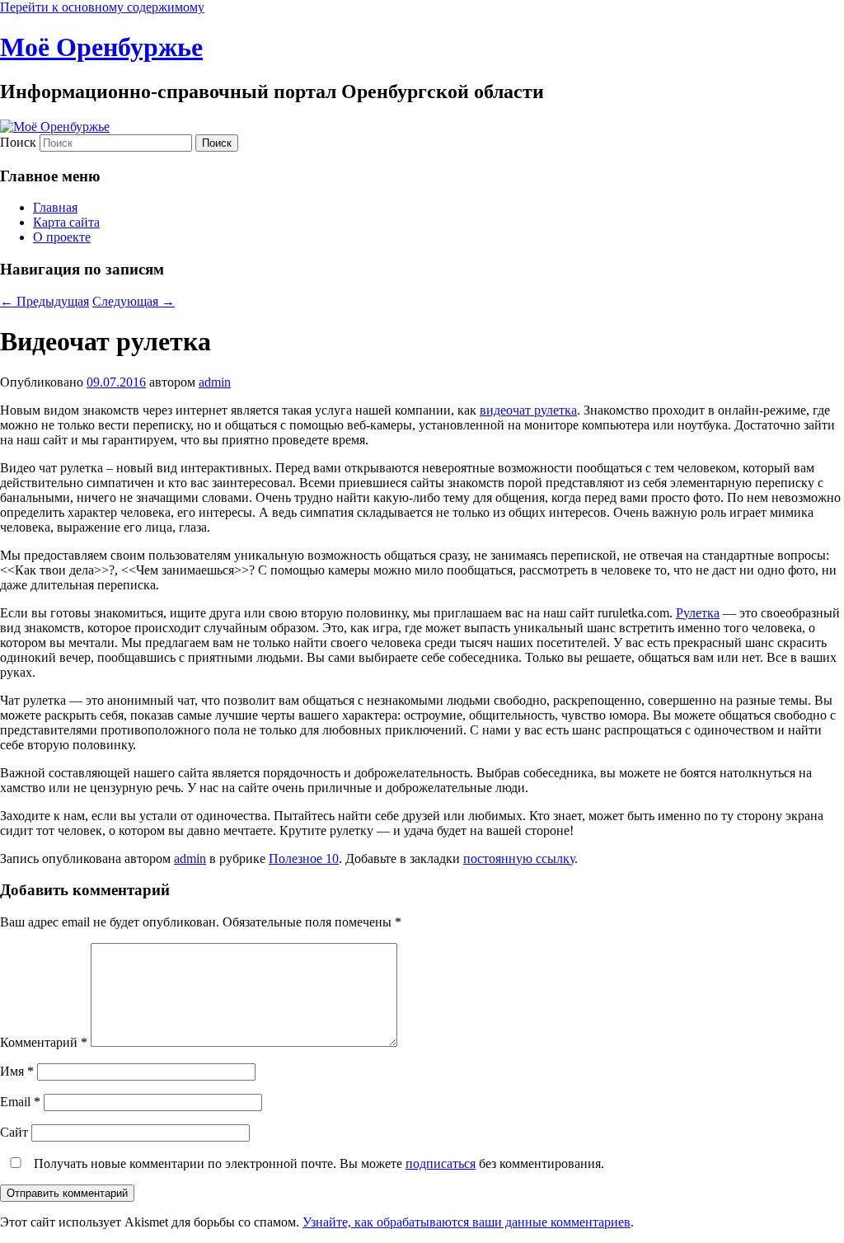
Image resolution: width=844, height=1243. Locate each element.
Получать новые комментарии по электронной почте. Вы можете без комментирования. (317, 1163)
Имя (17, 1071)
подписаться (441, 1163)
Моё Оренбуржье (101, 47)
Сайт (14, 1132)
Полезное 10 (304, 858)
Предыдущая (44, 301)
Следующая (133, 301)
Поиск (18, 142)
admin (215, 382)
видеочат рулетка (528, 410)
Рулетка (698, 613)
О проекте (62, 237)
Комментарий (43, 1042)
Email (20, 1102)
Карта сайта (66, 222)
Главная (55, 207)
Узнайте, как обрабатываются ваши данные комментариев (466, 1222)
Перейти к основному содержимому (102, 7)
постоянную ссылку (518, 858)
